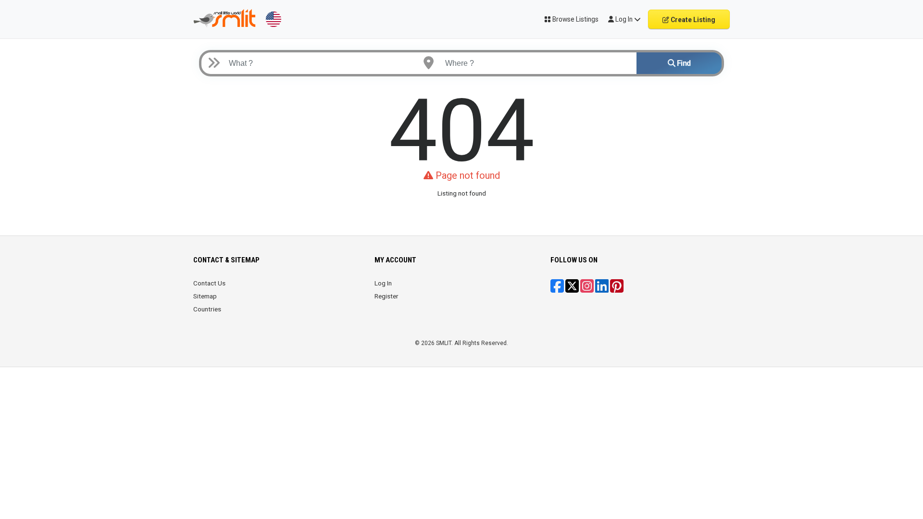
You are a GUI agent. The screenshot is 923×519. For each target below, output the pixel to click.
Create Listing (692, 20)
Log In (383, 283)
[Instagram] (587, 289)
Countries (207, 309)
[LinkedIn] (602, 289)
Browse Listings (575, 19)
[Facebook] (557, 289)
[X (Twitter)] (572, 289)
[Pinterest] (617, 289)
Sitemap (205, 296)
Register (386, 296)
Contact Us (209, 283)
